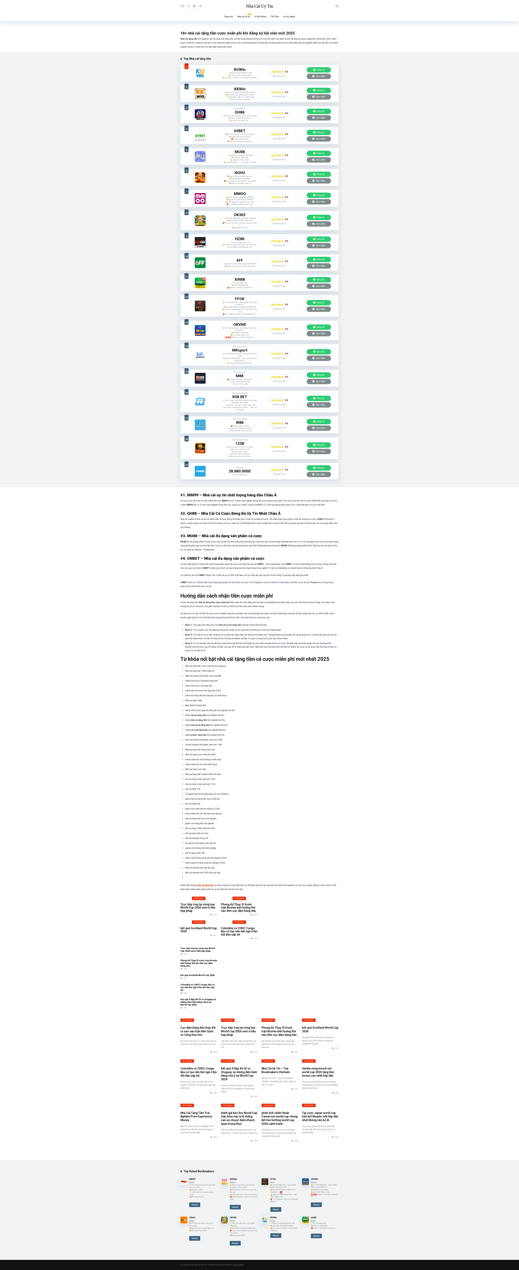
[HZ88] (200, 242)
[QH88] (200, 114)
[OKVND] (200, 330)
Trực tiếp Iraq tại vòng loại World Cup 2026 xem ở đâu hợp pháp (197, 907)
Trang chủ (228, 16)
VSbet (192, 1217)
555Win (233, 1179)
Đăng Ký (320, 70)
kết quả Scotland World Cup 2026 (198, 929)
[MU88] (200, 156)
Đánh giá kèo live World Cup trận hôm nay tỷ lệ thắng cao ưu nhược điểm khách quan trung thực (239, 1118)
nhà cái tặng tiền (205, 885)
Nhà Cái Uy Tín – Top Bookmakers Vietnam (276, 1070)
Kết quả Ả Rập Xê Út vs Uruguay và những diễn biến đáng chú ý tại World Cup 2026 (198, 1002)
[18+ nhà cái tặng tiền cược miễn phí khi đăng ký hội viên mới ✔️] (259, 6)
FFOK (273, 1179)
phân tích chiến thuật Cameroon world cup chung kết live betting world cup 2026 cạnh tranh (279, 1118)
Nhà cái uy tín (243, 16)
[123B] (200, 448)
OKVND (314, 1179)
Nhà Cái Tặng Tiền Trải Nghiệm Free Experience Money (196, 1116)
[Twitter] (188, 6)
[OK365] (200, 220)
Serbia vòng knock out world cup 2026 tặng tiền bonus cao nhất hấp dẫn (318, 1072)
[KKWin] (200, 93)
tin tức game (289, 16)
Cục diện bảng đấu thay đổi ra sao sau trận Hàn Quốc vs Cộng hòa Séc (198, 1031)
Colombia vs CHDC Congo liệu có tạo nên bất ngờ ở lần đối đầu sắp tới (239, 931)
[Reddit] (200, 6)
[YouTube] (194, 6)
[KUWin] (200, 73)
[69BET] (200, 135)
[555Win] (224, 1184)
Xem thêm (320, 76)
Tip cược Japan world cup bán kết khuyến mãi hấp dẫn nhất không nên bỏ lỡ (320, 1116)
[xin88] (200, 283)
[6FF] (200, 262)
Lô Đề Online (260, 16)
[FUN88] (200, 471)
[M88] (200, 378)
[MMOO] (200, 198)
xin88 (313, 1217)
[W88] (200, 424)
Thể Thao (274, 16)
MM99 (192, 1179)
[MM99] (183, 1184)
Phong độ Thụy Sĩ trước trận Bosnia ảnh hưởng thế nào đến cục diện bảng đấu (238, 907)
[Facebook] (182, 6)
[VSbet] (183, 1222)
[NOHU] (200, 177)
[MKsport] (200, 355)
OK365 (233, 1217)
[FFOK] (200, 306)
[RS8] (200, 401)
